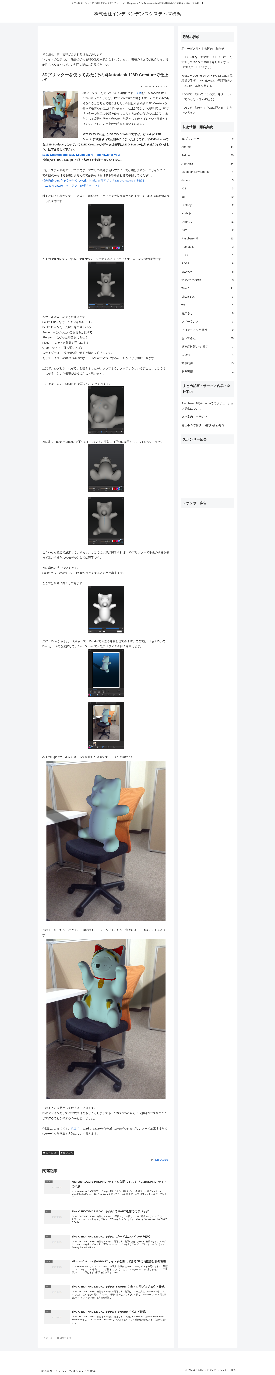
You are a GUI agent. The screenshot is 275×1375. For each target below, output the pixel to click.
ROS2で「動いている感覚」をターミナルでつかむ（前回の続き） (206, 97)
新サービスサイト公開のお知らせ (202, 48)
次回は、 (76, 1128)
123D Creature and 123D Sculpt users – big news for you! (81, 154)
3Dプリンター (52, 1153)
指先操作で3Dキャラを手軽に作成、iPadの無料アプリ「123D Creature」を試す (93, 180)
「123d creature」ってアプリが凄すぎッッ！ (71, 185)
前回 (139, 93)
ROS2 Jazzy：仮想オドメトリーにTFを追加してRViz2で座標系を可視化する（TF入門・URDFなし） (206, 62)
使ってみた (68, 1153)
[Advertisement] (106, 39)
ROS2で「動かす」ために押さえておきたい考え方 (206, 110)
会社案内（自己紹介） (195, 416)
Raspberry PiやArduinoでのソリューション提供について (207, 406)
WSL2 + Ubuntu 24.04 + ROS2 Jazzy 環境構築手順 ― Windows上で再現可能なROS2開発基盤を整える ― (207, 80)
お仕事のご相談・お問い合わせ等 (202, 425)
